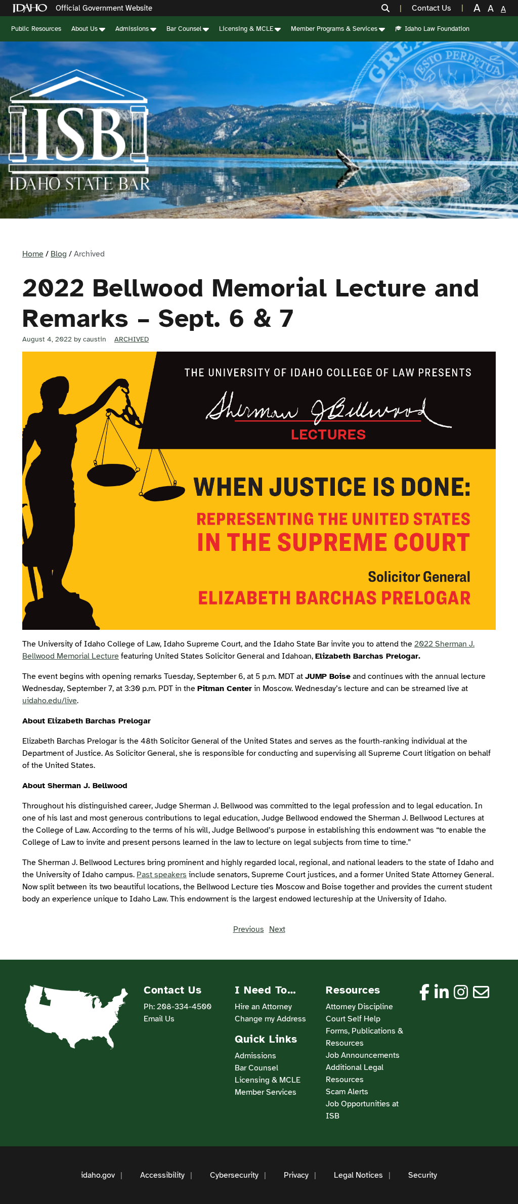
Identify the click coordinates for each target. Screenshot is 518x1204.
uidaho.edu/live (49, 701)
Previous (248, 929)
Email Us (159, 1019)
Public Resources (36, 29)
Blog (59, 254)
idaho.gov (98, 1175)
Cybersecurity (234, 1175)
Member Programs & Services (334, 29)
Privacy (296, 1175)
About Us (84, 29)
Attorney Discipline (359, 1007)
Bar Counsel (183, 29)
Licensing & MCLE (246, 29)
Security (422, 1175)
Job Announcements (363, 1055)
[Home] (32, 8)
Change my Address (270, 1019)
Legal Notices (358, 1175)
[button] (391, 8)
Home (33, 254)
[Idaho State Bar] (79, 130)
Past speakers (162, 875)
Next (277, 929)
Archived (131, 339)
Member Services (265, 1092)
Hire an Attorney (263, 1007)
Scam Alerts (347, 1092)
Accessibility (162, 1175)
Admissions (132, 29)
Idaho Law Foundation (437, 29)
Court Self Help (353, 1019)
